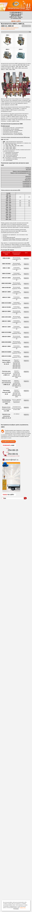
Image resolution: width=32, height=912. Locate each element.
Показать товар (25, 25)
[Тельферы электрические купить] (11, 491)
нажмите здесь (23, 907)
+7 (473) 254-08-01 (15, 12)
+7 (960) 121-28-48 (15, 14)
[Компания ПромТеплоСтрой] (16, 6)
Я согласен (16, 908)
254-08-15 (13, 450)
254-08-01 (13, 454)
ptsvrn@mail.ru (16, 15)
